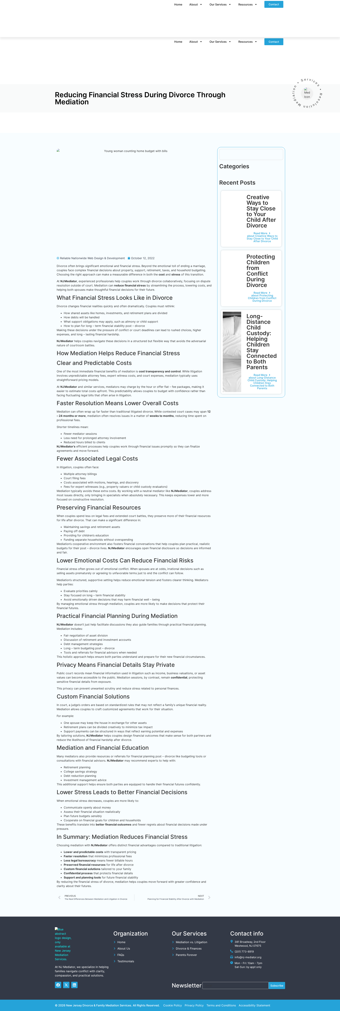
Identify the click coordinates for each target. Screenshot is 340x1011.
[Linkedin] (74, 985)
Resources (245, 4)
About (193, 4)
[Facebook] (58, 985)
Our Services (218, 4)
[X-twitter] (66, 985)
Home (178, 4)
